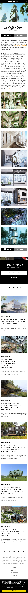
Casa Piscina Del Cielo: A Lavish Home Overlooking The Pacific (13, 533)
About (14, 567)
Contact (14, 570)
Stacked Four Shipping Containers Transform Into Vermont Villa (13, 448)
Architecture (5, 316)
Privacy (14, 575)
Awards (14, 578)
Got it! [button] (14, 590)
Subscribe (14, 277)
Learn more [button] (10, 587)
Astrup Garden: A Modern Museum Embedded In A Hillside (11, 406)
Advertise (14, 573)
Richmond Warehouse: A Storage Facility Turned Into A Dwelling (11, 363)
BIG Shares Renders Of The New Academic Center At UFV (13, 321)
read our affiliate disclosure (12, 561)
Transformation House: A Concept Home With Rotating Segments (12, 490)
